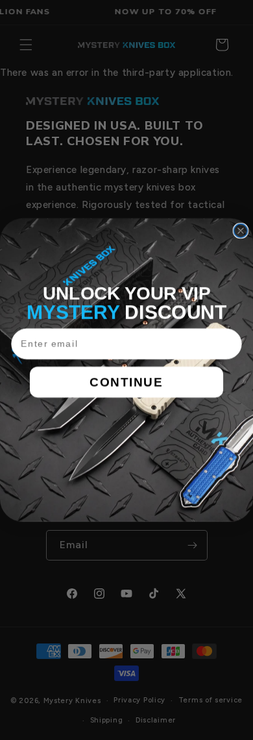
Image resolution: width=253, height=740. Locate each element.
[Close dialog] (241, 231)
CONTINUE (126, 382)
